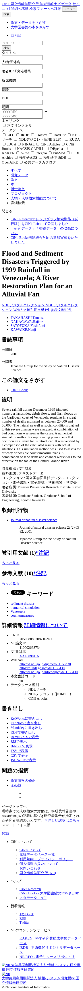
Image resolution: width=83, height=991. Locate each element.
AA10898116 (29, 656)
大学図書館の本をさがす (30, 27)
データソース (12, 130)
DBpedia (56, 149)
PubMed (59, 153)
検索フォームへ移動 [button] (45, 9)
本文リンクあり (19, 125)
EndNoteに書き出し (26, 723)
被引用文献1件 (38, 310)
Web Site (20, 310)
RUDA (74, 139)
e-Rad (25, 153)
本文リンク (10, 121)
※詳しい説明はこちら (62, 820)
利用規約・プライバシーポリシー (46, 859)
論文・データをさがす (28, 22)
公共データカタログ (39, 162)
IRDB (25, 135)
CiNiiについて (30, 850)
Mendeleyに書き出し (26, 728)
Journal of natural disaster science (34, 520)
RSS (22, 918)
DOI (5, 98)
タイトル (9, 53)
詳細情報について (46, 625)
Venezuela (18, 611)
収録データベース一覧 (37, 854)
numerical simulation (25, 607)
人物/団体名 (11, 62)
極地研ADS (28, 157)
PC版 (6, 833)
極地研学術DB (54, 157)
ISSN (6, 89)
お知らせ (26, 914)
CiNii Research (30, 889)
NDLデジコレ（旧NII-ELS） (41, 139)
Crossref (41, 135)
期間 (5, 107)
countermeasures (22, 615)
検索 (6, 14)
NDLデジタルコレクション (24, 305)
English (16, 35)
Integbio (41, 153)
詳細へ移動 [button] (20, 9)
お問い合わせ (30, 868)
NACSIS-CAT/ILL (30, 149)
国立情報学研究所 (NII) (37, 873)
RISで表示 (19, 741)
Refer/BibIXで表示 (25, 737)
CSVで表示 (19, 755)
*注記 (42, 553)
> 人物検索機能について (38, 198)
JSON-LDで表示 (23, 760)
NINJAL (28, 144)
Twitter (24, 922)
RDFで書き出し (23, 732)
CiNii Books (19, 390)
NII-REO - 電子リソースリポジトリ (47, 957)
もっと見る (10, 563)
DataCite (60, 135)
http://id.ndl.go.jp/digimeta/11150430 (45, 664)
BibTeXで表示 (22, 746)
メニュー (69, 9)
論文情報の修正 (23, 780)
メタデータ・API (32, 898)
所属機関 (9, 80)
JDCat (11, 144)
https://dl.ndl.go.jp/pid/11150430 (42, 668)
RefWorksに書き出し (26, 718)
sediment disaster (22, 603)
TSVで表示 (19, 751)
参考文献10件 (61, 310)
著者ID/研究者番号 (16, 71)
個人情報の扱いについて (38, 864)
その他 (16, 785)
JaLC (10, 135)
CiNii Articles (50, 144)
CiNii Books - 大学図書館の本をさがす (49, 893)
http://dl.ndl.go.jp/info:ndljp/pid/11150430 (48, 672)
